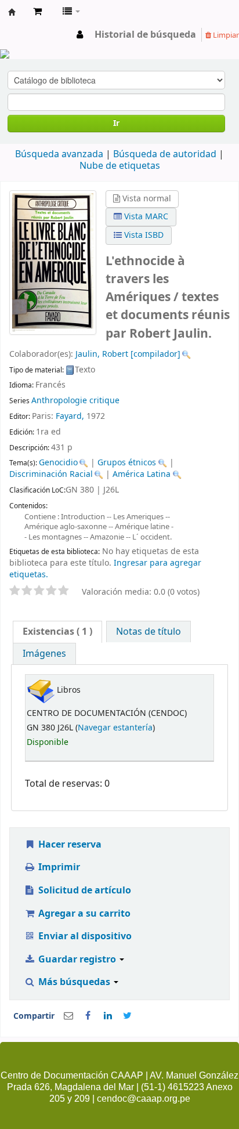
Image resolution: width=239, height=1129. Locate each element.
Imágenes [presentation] (44, 654)
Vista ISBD (143, 235)
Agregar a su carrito (83, 914)
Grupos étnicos (126, 463)
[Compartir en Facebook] (88, 1016)
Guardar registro (77, 960)
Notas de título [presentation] (148, 632)
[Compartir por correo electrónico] (68, 1016)
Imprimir (58, 867)
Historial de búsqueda (145, 35)
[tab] (57, 632)
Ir (116, 123)
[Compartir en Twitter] (127, 1016)
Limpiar (225, 35)
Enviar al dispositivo (84, 936)
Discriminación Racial (51, 474)
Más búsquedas (74, 982)
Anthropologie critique (75, 401)
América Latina (142, 474)
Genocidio (58, 463)
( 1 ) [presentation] (57, 632)
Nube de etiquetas (119, 166)
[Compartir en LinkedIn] (108, 1016)
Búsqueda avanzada (59, 154)
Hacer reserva (69, 845)
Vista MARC (145, 217)
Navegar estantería (115, 728)
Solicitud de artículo (83, 891)
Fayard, (70, 416)
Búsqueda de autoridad (164, 154)
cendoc (12, 12)
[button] (37, 11)
